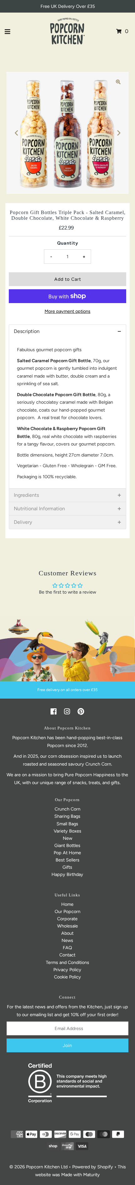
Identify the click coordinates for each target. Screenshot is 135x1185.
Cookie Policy (67, 977)
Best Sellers (67, 860)
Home (67, 904)
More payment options (67, 311)
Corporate (67, 919)
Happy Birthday (67, 874)
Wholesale (67, 926)
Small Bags (67, 824)
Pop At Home (67, 853)
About (67, 933)
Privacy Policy (67, 969)
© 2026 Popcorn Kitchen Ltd (38, 1167)
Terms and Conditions (67, 962)
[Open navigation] (8, 31)
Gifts (67, 867)
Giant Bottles (67, 845)
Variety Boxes (67, 831)
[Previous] (17, 133)
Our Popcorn (67, 911)
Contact (67, 955)
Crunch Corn (67, 809)
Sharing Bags (67, 816)
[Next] (118, 133)
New (67, 838)
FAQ (67, 947)
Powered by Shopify (92, 1167)
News (67, 940)
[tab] (67, 331)
